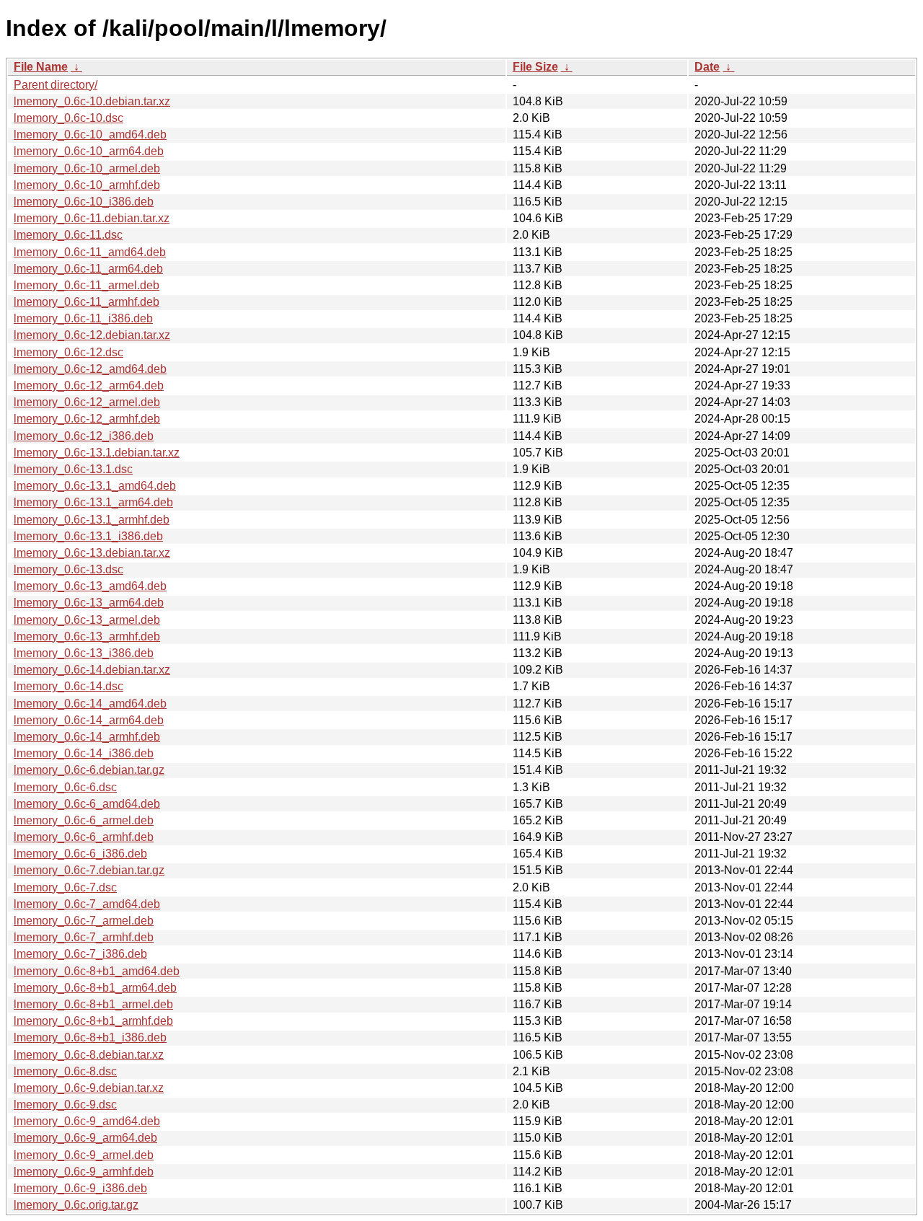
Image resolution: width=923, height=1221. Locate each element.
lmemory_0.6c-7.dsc (65, 887)
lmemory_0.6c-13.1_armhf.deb (91, 519)
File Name (41, 67)
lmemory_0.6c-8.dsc (65, 1071)
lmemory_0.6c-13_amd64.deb (90, 586)
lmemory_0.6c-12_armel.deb (87, 402)
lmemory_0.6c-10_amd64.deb (90, 134)
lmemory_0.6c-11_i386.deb (83, 318)
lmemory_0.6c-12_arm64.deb (89, 385)
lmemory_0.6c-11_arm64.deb (88, 269)
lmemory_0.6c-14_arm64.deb (89, 720)
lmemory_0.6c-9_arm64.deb (85, 1138)
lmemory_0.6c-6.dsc (65, 787)
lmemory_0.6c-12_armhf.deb (87, 419)
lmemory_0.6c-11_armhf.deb (86, 302)
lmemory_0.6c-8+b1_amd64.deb (97, 971)
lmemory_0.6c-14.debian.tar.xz (92, 670)
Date (707, 67)
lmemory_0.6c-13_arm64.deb (89, 602)
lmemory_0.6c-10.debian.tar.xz (92, 101)
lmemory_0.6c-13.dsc (68, 569)
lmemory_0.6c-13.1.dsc (73, 469)
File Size (535, 67)
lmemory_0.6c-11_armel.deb (86, 285)
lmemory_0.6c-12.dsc (68, 352)
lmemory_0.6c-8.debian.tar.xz (89, 1055)
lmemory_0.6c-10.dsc (68, 118)
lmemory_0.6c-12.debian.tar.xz (92, 335)
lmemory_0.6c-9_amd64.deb (87, 1121)
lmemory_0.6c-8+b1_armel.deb (93, 1004)
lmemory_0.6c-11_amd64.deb (90, 252)
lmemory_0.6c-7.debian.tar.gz (89, 870)
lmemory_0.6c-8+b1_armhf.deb (93, 1021)
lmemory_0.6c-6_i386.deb (80, 853)
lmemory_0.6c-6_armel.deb (84, 820)
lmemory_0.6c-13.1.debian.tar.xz (97, 452)
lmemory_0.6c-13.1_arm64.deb (93, 502)
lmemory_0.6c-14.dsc (68, 686)
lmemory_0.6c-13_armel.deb (87, 620)
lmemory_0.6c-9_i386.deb (80, 1188)
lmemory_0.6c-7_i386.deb (80, 954)
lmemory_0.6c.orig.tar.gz (76, 1205)
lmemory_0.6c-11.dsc (68, 235)
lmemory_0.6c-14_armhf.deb (87, 737)
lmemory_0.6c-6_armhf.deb (84, 837)
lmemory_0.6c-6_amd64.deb (87, 804)
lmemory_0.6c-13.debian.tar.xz (92, 553)
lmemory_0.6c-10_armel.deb (87, 168)
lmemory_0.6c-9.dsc (65, 1104)
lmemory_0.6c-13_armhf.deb (87, 636)
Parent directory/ (55, 85)
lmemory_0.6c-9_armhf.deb (84, 1171)
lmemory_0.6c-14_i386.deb (84, 753)
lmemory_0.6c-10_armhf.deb (87, 185)
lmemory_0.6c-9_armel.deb (84, 1155)
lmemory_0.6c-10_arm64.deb (89, 151)
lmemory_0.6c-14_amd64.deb (90, 703)
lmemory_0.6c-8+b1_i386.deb (90, 1037)
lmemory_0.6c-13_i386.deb (84, 653)
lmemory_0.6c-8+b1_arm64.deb (95, 988)
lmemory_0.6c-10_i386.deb (84, 201)
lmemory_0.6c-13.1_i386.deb (88, 536)
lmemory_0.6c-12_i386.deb (84, 436)
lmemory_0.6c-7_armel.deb (84, 920)
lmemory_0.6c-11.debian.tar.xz (91, 218)
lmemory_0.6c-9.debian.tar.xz (89, 1088)
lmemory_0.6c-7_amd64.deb (87, 904)
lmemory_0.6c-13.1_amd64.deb (95, 486)
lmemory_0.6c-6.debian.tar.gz (89, 770)
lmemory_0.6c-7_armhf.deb (84, 937)
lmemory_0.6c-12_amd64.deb (90, 369)
